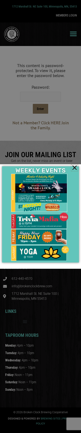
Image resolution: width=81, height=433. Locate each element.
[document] (40, 216)
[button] (74, 168)
